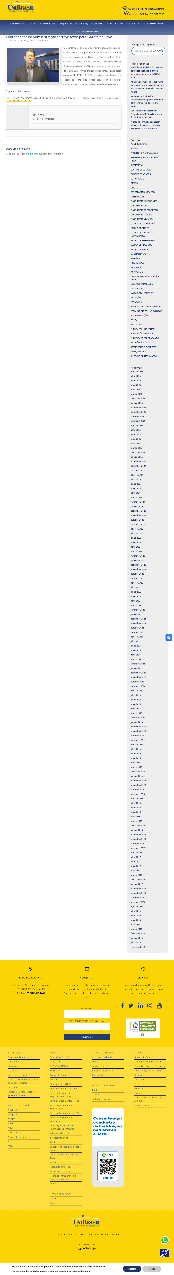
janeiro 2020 (137, 722)
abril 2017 (135, 870)
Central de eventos (17, 1137)
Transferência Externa (103, 1066)
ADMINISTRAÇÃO (24, 98)
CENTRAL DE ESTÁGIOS (142, 169)
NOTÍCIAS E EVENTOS (129, 24)
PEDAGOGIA (136, 302)
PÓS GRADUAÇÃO (139, 315)
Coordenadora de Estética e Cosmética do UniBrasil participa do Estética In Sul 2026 (146, 114)
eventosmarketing (59, 1137)
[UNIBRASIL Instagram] (152, 1005)
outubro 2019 (137, 735)
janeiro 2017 (137, 884)
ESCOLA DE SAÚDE (139, 249)
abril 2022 (135, 600)
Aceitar (132, 1268)
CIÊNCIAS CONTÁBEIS (141, 174)
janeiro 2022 (137, 614)
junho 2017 (136, 861)
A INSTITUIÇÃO (15, 1052)
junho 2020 (136, 699)
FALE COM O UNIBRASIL (153, 24)
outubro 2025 (137, 416)
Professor (26, 100)
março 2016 (136, 929)
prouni (53, 1079)
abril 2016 (135, 924)
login (30, 153)
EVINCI (11, 1123)
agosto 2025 (137, 425)
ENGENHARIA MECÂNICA (142, 219)
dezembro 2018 (138, 780)
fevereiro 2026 (138, 398)
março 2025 (136, 447)
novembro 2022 (138, 569)
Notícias (54, 1198)
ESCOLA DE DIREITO (140, 228)
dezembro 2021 (138, 618)
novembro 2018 (138, 785)
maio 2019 (136, 758)
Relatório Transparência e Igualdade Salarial (21, 1093)
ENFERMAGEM (137, 196)
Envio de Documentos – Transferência (62, 1107)
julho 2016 (136, 911)
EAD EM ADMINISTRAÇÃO (143, 192)
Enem (53, 1162)
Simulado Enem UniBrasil (62, 1084)
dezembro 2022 (138, 564)
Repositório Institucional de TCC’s (64, 1156)
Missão (11, 1070)
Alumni (53, 1183)
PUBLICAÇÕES (97, 24)
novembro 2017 (138, 839)
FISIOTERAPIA (137, 262)
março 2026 (136, 394)
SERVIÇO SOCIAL (138, 351)
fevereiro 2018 (138, 825)
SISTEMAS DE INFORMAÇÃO (144, 356)
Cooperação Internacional (147, 1061)
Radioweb (139, 1075)
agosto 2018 (137, 798)
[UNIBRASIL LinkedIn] (142, 1005)
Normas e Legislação (18, 1075)
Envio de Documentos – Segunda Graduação (62, 1094)
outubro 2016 (137, 897)
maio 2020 (136, 704)
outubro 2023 (137, 519)
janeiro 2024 (137, 506)
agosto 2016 (137, 906)
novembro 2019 (138, 731)
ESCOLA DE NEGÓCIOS (43, 98)
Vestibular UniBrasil (102, 1057)
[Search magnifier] (162, 51)
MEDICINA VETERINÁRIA (142, 284)
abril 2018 (135, 816)
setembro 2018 (138, 794)
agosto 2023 (137, 528)
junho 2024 (136, 483)
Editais (11, 1128)
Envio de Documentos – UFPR (65, 1113)
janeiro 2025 (137, 456)
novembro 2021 (138, 623)
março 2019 (136, 767)
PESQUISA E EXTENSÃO (19, 1105)
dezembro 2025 (138, 407)
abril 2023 (135, 546)
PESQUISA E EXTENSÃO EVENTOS (146, 311)
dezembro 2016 (138, 888)
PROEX (11, 1119)
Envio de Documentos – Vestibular (62, 1119)
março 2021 (136, 659)
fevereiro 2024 (138, 501)
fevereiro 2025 (138, 452)
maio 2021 (136, 650)
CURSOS (32, 24)
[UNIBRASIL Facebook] (124, 1005)
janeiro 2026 (137, 403)
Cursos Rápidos (58, 1075)
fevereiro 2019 (138, 771)
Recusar (151, 1268)
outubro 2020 (137, 681)
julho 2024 (136, 479)
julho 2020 (136, 695)
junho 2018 (136, 807)
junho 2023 (136, 537)
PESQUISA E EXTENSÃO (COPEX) (73, 24)
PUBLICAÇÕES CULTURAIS (143, 333)
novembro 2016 (138, 893)
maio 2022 (136, 596)
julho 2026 (136, 376)
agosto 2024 (137, 474)
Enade (137, 1084)
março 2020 (136, 713)
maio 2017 (136, 866)
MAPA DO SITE (141, 1105)
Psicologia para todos (60, 1166)
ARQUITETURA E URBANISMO (144, 152)
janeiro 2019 (137, 776)
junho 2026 (136, 380)
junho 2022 (136, 591)
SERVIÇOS (111, 24)
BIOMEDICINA (137, 165)
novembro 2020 (138, 677)
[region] (143, 1028)
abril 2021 (135, 654)
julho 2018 (136, 803)
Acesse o (145, 9)
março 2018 (136, 821)
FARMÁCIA (135, 258)
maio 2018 (136, 812)
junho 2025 (136, 434)
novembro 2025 (138, 412)
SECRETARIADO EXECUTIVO (143, 347)
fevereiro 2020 (138, 717)
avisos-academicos (59, 1133)
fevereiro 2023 (138, 555)
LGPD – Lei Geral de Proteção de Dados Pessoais (23, 1081)
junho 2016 (136, 915)
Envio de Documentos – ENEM (65, 1100)
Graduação (55, 1061)
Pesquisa (12, 1114)
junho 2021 (136, 645)
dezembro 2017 (138, 834)
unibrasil (46, 40)
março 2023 (136, 551)
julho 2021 (136, 641)
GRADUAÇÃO (59, 98)
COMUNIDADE (137, 178)
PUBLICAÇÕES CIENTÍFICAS (143, 329)
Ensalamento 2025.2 (60, 1171)
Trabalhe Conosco (101, 1098)
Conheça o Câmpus (17, 1057)
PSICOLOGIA (137, 324)
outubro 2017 (137, 843)
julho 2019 (136, 749)
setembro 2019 (138, 740)
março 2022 (136, 605)
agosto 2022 (137, 582)
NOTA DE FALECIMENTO (142, 293)
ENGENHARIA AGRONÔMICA (144, 201)
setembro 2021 (138, 632)
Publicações (14, 1110)
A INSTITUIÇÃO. (17, 24)
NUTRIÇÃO (136, 297)
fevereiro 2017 (138, 879)
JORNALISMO (137, 271)
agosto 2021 (137, 636)
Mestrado (55, 1070)
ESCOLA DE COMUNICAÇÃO (143, 223)
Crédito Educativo (101, 1075)
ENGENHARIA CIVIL (139, 205)
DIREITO (134, 187)
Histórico (12, 1066)
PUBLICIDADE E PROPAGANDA (145, 338)
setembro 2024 (138, 470)
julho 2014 (136, 942)
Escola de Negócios (111, 98)
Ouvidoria (97, 1094)
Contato (96, 1089)
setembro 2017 (138, 848)
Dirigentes (13, 1087)
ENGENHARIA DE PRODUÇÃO (144, 210)
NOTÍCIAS (70, 98)
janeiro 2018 (137, 830)
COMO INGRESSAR (47, 24)
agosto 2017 (137, 852)
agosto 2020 (137, 690)
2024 (10, 1141)
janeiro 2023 (137, 560)
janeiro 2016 (137, 938)
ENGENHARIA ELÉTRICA (141, 214)
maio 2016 (136, 920)
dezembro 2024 (138, 461)
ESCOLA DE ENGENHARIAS (143, 240)
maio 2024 (136, 488)
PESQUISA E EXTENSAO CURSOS (146, 306)
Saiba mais (83, 1271)
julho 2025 (136, 430)
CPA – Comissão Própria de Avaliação (148, 1099)
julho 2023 (136, 533)
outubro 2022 (137, 573)
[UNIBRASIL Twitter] (133, 1005)
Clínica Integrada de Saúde (147, 1070)
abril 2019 (135, 762)
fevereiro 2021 (138, 663)
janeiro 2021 (137, 668)
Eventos (54, 1203)
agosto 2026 (137, 371)
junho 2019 (136, 753)
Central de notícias (17, 1132)
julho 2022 (136, 587)
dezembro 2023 (138, 510)
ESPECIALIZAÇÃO (139, 253)
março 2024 (136, 497)
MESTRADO (136, 288)
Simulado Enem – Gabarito (63, 1088)
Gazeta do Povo (13, 100)
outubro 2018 (137, 789)
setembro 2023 (138, 524)
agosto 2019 (137, 744)
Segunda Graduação (102, 1070)
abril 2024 (135, 492)
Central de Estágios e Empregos (150, 1066)
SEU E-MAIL (87, 1008)
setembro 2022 (138, 578)
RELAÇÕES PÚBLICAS (140, 342)
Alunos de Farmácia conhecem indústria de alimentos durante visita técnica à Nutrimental (145, 125)
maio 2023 (136, 542)
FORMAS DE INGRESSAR (104, 1052)
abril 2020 (135, 708)
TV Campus (140, 1079)
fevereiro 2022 (138, 609)
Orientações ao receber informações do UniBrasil (62, 1127)
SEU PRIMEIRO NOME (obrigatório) (87, 1021)
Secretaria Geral (142, 1057)
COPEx (134, 320)
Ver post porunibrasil (43, 118)
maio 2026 (136, 385)
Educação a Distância (60, 1057)
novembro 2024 (138, 465)
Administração (90, 98)
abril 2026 (135, 389)
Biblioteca (139, 1088)
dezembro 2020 (138, 672)
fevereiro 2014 (138, 947)
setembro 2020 (138, 686)
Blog (99, 98)
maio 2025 (136, 438)
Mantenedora (15, 1061)
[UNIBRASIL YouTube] (161, 1005)
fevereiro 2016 (138, 933)
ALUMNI (134, 148)
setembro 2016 (138, 902)
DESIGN (134, 183)
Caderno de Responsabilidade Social (65, 1148)
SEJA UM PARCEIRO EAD (87, 31)
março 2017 (136, 875)
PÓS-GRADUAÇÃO (59, 1066)
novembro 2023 (138, 515)
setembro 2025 (138, 421)
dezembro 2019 (138, 726)
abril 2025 (135, 443)
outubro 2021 (137, 627)
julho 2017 (136, 857)
